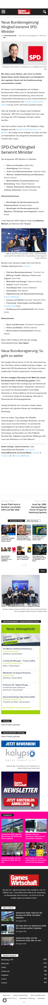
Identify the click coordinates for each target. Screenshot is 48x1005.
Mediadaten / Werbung (27, 998)
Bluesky (26, 456)
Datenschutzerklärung (20, 995)
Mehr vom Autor (32, 521)
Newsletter (41, 998)
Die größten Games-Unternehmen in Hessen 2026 (39, 538)
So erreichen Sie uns (10, 998)
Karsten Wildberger (12, 297)
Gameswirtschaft (10, 35)
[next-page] (25, 565)
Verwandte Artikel (16, 521)
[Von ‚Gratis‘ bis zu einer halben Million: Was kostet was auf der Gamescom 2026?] (36, 849)
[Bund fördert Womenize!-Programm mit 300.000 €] (8, 549)
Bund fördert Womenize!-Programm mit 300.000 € (6, 558)
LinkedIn (35, 453)
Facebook (5, 456)
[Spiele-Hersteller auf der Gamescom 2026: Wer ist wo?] (12, 849)
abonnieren (29, 450)
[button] (4, 1000)
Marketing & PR (7, 960)
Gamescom (5, 971)
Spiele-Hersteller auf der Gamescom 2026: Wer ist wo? (11, 860)
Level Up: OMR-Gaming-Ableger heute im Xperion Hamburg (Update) (38, 508)
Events (4, 979)
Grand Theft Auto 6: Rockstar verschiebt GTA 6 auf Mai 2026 (11, 507)
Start (2, 17)
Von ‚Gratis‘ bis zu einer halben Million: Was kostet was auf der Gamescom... (35, 860)
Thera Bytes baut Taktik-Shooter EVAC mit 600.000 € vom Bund (39, 558)
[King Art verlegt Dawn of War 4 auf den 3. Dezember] (24, 549)
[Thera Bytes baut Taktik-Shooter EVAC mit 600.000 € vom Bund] (39, 549)
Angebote (4, 975)
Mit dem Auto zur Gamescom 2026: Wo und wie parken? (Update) (35, 836)
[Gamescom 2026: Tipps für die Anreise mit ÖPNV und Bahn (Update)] (12, 826)
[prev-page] (22, 565)
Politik (8, 17)
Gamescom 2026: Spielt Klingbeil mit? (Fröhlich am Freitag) (24, 538)
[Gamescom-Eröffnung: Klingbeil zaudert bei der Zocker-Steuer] (8, 530)
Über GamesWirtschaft (37, 995)
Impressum (6, 995)
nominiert (26, 266)
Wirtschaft (5, 964)
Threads (18, 456)
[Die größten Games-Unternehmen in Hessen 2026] (39, 530)
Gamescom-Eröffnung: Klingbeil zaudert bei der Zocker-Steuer (8, 539)
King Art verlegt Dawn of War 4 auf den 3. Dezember (23, 557)
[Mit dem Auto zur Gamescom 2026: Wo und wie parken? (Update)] (36, 826)
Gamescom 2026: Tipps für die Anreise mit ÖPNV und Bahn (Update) (11, 836)
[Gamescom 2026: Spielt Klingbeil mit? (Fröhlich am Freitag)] (24, 530)
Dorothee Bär (9, 306)
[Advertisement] (24, 4)
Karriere (4, 983)
